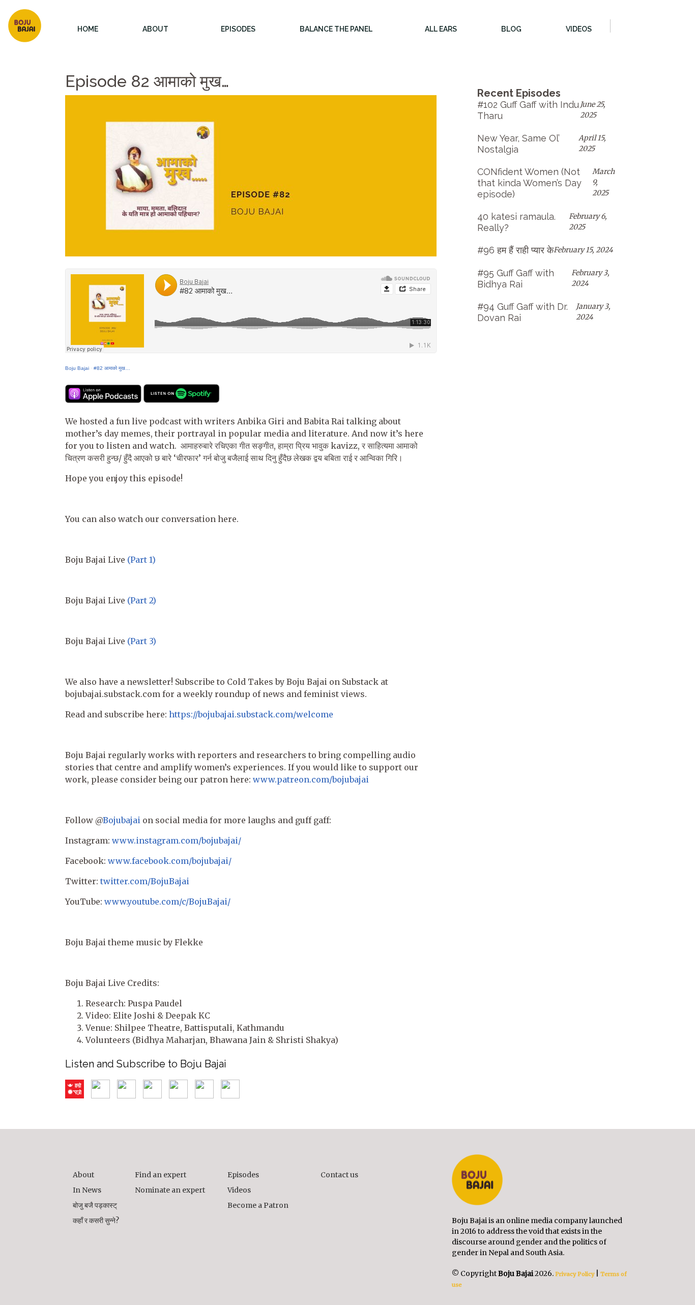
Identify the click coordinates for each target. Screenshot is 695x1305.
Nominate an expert (170, 1190)
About (83, 1174)
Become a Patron (257, 1205)
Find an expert (160, 1174)
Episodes (243, 1174)
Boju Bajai (77, 368)
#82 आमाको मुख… (112, 368)
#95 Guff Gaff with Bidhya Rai (515, 278)
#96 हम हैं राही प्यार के (515, 250)
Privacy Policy (574, 1274)
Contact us (339, 1174)
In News (87, 1190)
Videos (239, 1190)
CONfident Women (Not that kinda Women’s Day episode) (529, 182)
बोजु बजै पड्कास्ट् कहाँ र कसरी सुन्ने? (96, 1213)
